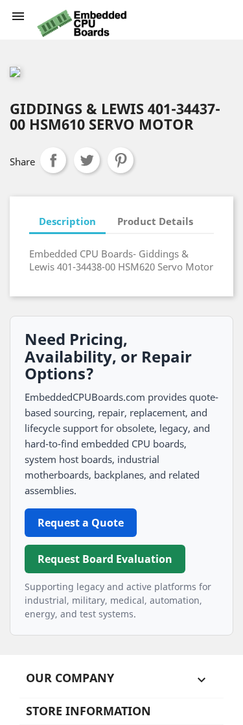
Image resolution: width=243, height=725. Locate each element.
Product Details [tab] (155, 221)
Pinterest (120, 160)
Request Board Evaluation (105, 559)
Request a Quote (81, 523)
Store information (88, 711)
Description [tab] (67, 221)
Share (53, 160)
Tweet (87, 160)
